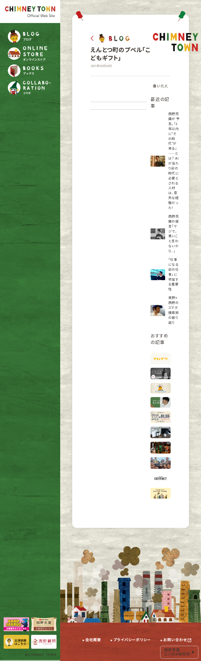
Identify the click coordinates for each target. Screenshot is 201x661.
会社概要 (93, 640)
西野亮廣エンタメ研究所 (177, 652)
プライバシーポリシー (132, 640)
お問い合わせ (175, 640)
